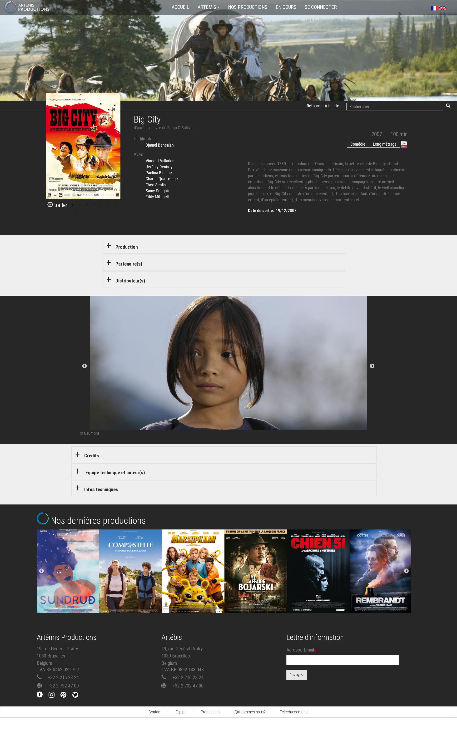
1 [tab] (51, 205)
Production (126, 247)
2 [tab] (58, 205)
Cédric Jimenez (318, 589)
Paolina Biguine (159, 172)
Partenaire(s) (128, 264)
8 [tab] (101, 205)
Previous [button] (42, 571)
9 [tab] (108, 205)
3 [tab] (65, 205)
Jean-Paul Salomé (256, 589)
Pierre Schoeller (381, 589)
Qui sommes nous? (250, 711)
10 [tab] (115, 205)
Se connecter (321, 7)
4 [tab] (72, 205)
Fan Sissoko (67, 576)
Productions (210, 711)
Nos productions (247, 7)
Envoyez (296, 674)
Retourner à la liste (323, 105)
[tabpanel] (228, 366)
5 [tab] (79, 205)
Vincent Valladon (160, 160)
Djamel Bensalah (160, 145)
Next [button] (406, 571)
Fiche (72, 557)
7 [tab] (94, 205)
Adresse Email (300, 650)
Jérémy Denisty (159, 166)
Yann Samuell (130, 589)
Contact (155, 711)
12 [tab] (83, 212)
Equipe (181, 711)
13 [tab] (90, 212)
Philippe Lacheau (193, 589)
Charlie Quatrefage (162, 178)
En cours (286, 7)
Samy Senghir (157, 190)
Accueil (180, 7)
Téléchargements (294, 711)
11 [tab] (76, 212)
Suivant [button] (372, 366)
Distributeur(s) (130, 281)
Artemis (207, 7)
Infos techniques (101, 489)
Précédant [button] (85, 366)
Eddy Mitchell (157, 196)
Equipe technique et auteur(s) (114, 472)
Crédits (91, 456)
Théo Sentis (156, 184)
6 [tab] (86, 205)
